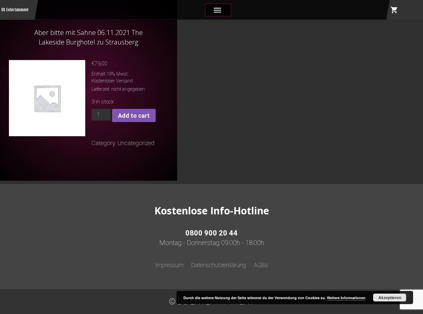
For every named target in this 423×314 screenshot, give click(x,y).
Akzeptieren (389, 297)
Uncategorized (136, 143)
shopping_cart (394, 10)
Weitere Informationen (346, 297)
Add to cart (134, 115)
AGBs (261, 265)
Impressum (169, 265)
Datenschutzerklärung (218, 265)
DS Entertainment (14, 9)
